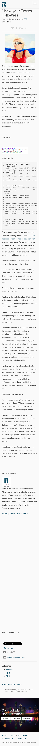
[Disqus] (19, 544)
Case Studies (23, 735)
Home (4, 735)
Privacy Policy (7, 738)
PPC (25, 19)
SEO (8, 676)
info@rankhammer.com (16, 657)
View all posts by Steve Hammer (15, 513)
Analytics (10, 669)
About (12, 735)
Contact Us (21, 738)
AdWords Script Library (12, 684)
